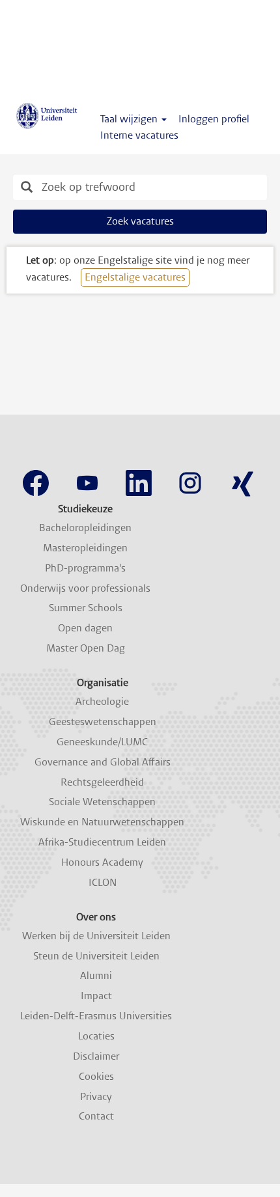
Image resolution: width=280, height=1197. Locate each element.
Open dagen (85, 628)
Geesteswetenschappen (102, 722)
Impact (96, 996)
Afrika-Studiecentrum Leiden (102, 842)
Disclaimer (96, 1056)
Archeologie (102, 702)
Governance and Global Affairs (103, 762)
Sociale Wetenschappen (102, 802)
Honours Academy (102, 862)
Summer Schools (85, 608)
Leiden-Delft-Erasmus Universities (96, 1016)
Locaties (96, 1036)
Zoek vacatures (140, 221)
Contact (96, 1116)
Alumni (96, 976)
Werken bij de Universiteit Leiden (96, 936)
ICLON (103, 882)
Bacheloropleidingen (85, 528)
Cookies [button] (96, 1076)
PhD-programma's (85, 568)
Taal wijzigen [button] (130, 119)
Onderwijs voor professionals (85, 588)
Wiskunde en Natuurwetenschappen (102, 822)
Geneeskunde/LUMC (102, 742)
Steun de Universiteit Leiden (96, 956)
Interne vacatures (139, 135)
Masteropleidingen (85, 548)
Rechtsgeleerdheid (102, 782)
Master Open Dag (85, 648)
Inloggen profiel (213, 119)
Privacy (96, 1097)
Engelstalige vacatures (135, 277)
